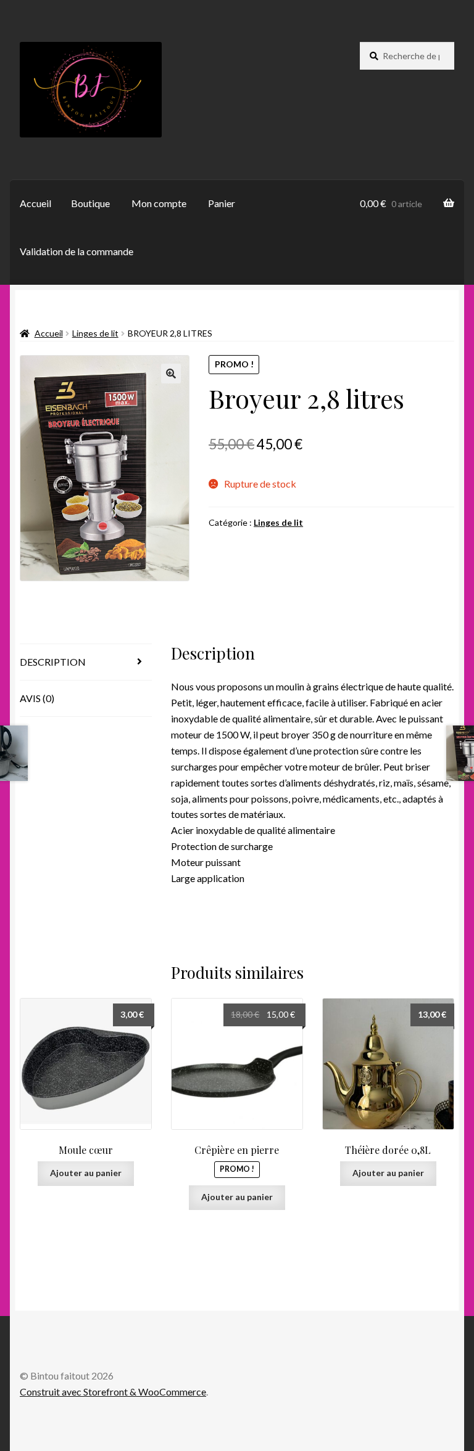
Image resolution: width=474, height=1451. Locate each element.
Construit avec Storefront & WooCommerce (113, 1391)
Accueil (35, 203)
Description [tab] (53, 662)
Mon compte (158, 203)
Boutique (90, 203)
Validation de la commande (76, 251)
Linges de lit (95, 333)
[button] (171, 373)
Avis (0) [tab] (37, 698)
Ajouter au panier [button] (86, 1172)
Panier (221, 203)
